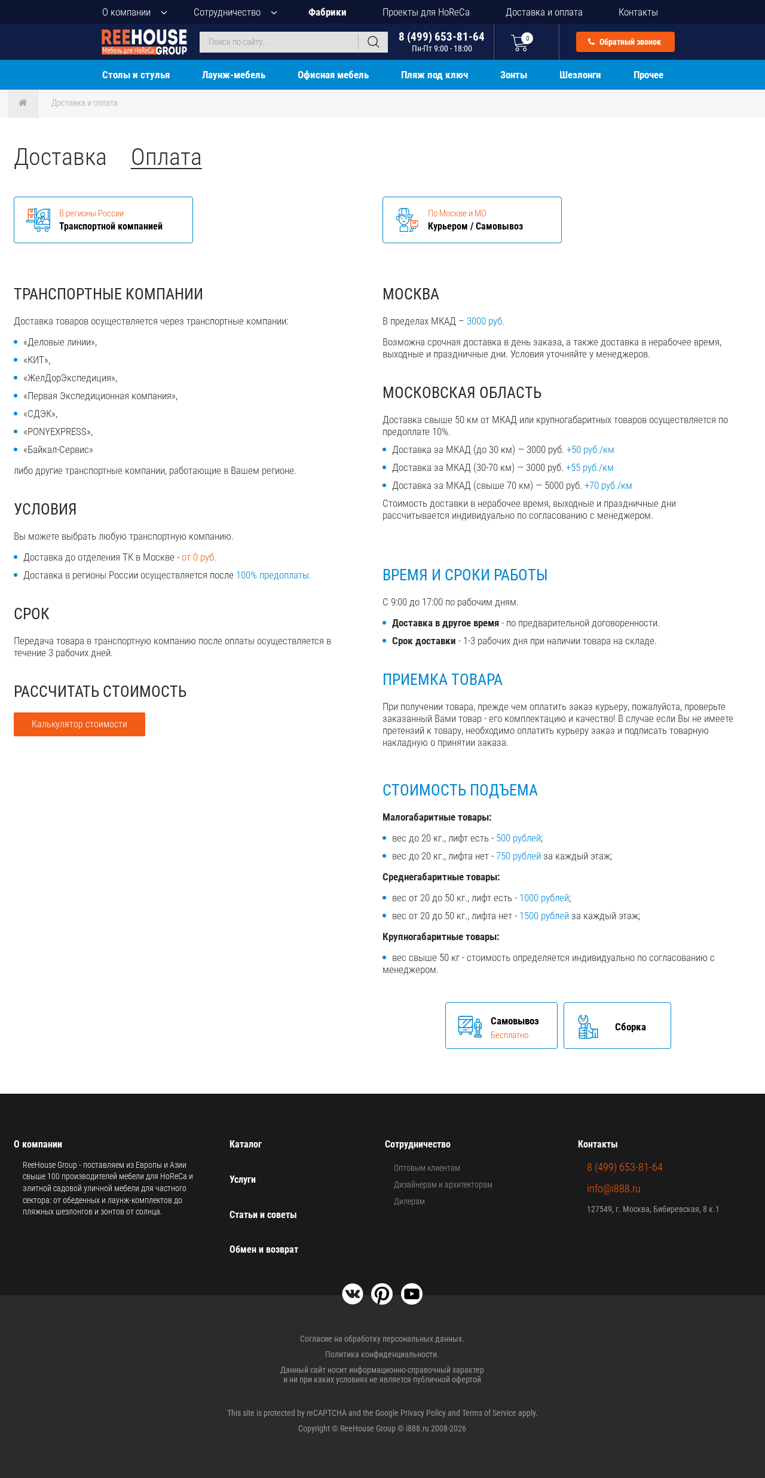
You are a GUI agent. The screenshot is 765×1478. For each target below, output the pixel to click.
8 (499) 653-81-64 (442, 41)
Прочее (648, 75)
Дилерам (409, 1201)
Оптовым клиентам (427, 1168)
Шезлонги (580, 75)
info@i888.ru (614, 1188)
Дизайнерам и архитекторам (443, 1184)
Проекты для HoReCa (426, 12)
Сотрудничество (227, 12)
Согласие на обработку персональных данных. (382, 1339)
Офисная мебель (333, 75)
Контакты (638, 12)
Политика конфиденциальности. (382, 1354)
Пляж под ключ (434, 75)
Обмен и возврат (264, 1249)
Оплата (166, 157)
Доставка (60, 157)
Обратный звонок (629, 42)
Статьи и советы (263, 1214)
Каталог (246, 1144)
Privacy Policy (423, 1413)
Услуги (243, 1179)
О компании (126, 12)
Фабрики (327, 12)
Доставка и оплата (544, 12)
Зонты (513, 75)
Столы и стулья (136, 75)
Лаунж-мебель (233, 75)
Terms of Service (489, 1413)
